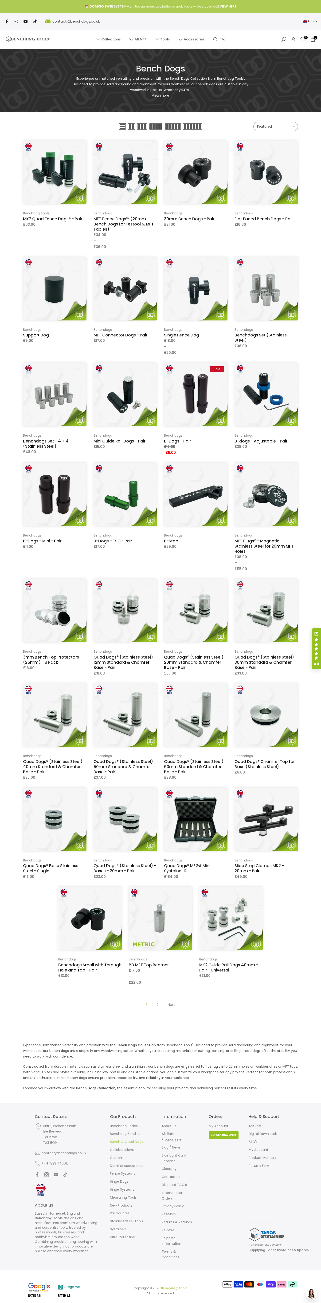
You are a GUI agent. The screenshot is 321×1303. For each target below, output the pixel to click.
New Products (121, 1205)
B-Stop (171, 541)
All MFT (140, 39)
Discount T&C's (174, 1184)
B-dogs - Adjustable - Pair (261, 441)
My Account (218, 1126)
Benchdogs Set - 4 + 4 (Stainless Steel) (46, 443)
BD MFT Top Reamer (149, 965)
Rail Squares (119, 1213)
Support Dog (36, 335)
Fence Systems (122, 1173)
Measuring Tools (123, 1197)
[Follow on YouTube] (56, 1174)
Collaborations (122, 1149)
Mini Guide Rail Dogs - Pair (119, 441)
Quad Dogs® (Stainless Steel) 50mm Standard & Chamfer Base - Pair (123, 767)
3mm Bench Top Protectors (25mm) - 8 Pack (51, 659)
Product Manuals (262, 1157)
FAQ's (253, 1141)
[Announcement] (160, 6)
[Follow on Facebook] (37, 1174)
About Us (169, 1126)
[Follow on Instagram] (46, 1174)
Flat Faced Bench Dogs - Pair (264, 219)
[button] (316, 648)
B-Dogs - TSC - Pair (113, 541)
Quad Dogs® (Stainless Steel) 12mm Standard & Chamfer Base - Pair (123, 662)
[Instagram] (16, 21)
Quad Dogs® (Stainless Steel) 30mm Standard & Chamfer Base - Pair (264, 662)
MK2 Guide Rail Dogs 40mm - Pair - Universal (228, 967)
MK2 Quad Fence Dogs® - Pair (52, 219)
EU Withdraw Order (223, 1135)
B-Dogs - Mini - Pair (42, 541)
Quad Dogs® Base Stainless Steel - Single (50, 868)
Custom (116, 1157)
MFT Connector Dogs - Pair (120, 335)
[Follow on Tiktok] (65, 1174)
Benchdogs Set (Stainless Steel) (261, 337)
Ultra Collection (122, 1237)
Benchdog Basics (124, 1126)
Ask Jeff (255, 1126)
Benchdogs (103, 213)
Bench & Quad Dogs (126, 1141)
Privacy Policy (173, 1206)
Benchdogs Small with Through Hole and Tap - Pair (89, 967)
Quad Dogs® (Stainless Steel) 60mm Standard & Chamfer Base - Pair (193, 767)
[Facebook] (7, 21)
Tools (165, 39)
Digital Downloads (263, 1133)
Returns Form (259, 1165)
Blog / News (171, 1147)
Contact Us (171, 1176)
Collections (111, 39)
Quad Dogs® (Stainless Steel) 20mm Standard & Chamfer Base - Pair (193, 662)
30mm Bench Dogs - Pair (189, 219)
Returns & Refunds (177, 1222)
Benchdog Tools (36, 213)
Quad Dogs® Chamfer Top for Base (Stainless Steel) (265, 764)
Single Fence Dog (181, 335)
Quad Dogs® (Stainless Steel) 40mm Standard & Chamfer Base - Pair (52, 767)
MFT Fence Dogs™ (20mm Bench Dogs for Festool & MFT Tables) (124, 224)
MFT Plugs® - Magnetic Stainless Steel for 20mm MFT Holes (264, 546)
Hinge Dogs (119, 1181)
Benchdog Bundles (125, 1133)
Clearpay (169, 1168)
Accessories (194, 39)
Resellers (169, 1214)
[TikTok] (35, 21)
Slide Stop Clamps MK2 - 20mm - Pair (259, 868)
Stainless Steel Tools (126, 1221)
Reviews (168, 1230)
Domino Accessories (126, 1165)
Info (222, 39)
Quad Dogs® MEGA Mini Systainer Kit (187, 868)
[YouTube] (25, 21)
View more (160, 95)
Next (171, 1004)
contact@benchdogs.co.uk (76, 21)
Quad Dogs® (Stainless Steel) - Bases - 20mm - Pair (125, 868)
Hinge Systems (122, 1189)
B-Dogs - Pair (177, 441)
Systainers (118, 1229)
